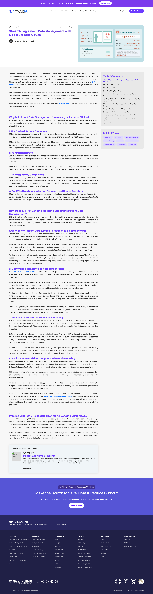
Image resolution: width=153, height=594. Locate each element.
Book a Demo (136, 11)
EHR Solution (118, 137)
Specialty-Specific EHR (132, 137)
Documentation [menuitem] (82, 550)
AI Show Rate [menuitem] (59, 557)
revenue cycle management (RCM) (58, 396)
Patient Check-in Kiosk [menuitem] (16, 553)
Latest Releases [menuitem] (106, 546)
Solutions (53, 11)
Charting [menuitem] (80, 539)
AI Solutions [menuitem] (35, 546)
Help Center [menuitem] (104, 550)
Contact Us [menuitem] (127, 539)
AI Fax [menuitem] (57, 564)
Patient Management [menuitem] (38, 539)
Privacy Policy (139, 591)
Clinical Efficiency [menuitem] (37, 550)
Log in (122, 11)
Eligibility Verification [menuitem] (84, 557)
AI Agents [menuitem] (12, 550)
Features (75, 11)
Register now (105, 3)
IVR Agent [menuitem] (58, 543)
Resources (64, 11)
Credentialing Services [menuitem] (85, 567)
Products (42, 11)
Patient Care (108, 137)
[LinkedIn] (56, 581)
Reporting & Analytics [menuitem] (38, 557)
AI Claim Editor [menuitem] (59, 553)
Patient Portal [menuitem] (13, 557)
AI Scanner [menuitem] (58, 567)
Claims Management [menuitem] (84, 560)
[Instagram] (47, 581)
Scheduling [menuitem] (81, 543)
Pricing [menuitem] (11, 564)
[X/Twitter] (42, 581)
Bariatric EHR (132, 145)
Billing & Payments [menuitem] (38, 543)
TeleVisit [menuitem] (80, 546)
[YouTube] (51, 581)
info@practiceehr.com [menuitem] (130, 546)
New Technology (109, 141)
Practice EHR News (132, 141)
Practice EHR (64, 103)
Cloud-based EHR (109, 145)
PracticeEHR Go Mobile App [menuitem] (17, 560)
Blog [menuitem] (102, 539)
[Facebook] (38, 581)
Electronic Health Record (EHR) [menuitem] (19, 539)
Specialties (84, 11)
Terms (130, 591)
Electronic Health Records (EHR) (22, 271)
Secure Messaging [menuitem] (84, 553)
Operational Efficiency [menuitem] (39, 553)
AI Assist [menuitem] (57, 560)
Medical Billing (121, 145)
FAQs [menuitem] (102, 557)
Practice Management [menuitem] (16, 543)
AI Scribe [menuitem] (58, 546)
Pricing (93, 11)
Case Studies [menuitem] (105, 543)
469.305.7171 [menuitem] (128, 543)
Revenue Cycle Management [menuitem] (18, 546)
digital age (120, 141)
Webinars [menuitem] (103, 553)
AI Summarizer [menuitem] (59, 550)
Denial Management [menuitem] (84, 564)
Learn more (27, 468)
